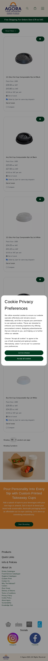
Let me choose (24, 353)
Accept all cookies (24, 359)
